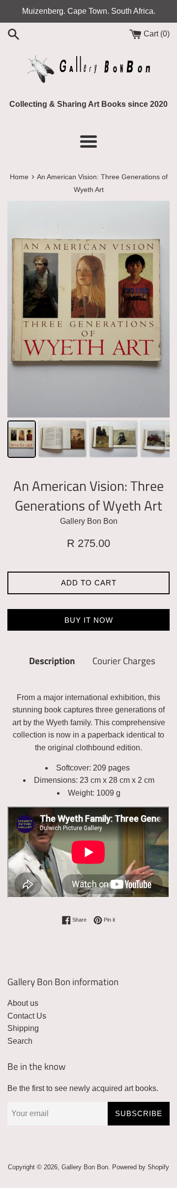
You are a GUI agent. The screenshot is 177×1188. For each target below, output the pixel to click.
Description (52, 660)
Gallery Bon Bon (84, 1167)
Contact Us (26, 1016)
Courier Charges (123, 660)
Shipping (23, 1028)
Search (19, 1041)
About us (22, 1003)
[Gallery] (88, 331)
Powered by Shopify (140, 1167)
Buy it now (88, 620)
